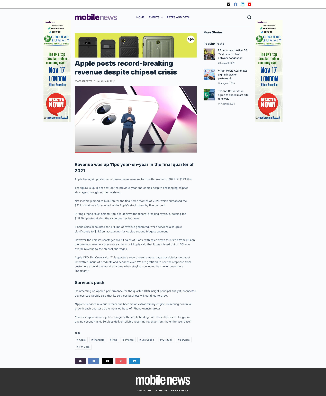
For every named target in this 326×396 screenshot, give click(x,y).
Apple (81, 339)
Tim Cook (83, 346)
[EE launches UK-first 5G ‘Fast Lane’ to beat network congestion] (209, 54)
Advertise (161, 390)
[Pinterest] (120, 361)
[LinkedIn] (242, 4)
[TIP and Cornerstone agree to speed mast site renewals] (209, 94)
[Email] (80, 361)
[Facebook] (235, 4)
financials (97, 339)
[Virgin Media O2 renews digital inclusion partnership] (209, 74)
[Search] (249, 17)
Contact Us (144, 390)
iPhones (128, 339)
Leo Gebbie (146, 339)
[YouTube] (249, 4)
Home (140, 17)
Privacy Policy (179, 390)
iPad (113, 339)
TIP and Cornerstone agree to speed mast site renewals (233, 94)
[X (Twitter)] (228, 4)
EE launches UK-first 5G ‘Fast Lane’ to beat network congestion (232, 54)
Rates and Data (178, 17)
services (184, 339)
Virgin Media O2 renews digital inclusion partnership (232, 74)
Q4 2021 (166, 339)
